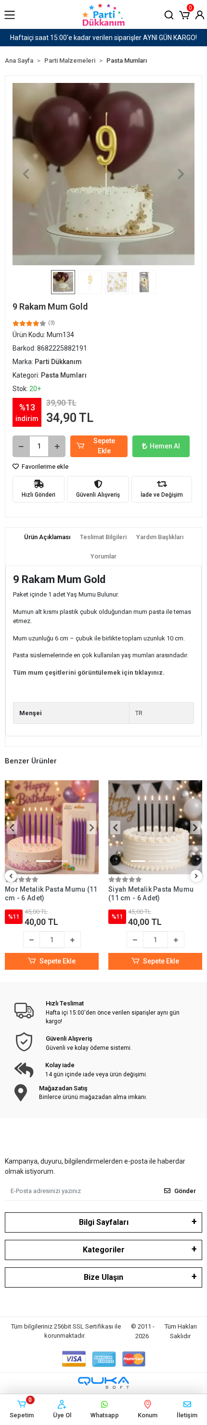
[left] (11, 876)
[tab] (47, 537)
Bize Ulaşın (103, 1277)
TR (138, 713)
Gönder (185, 1190)
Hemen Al (165, 446)
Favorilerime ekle (44, 466)
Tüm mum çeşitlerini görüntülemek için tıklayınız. (89, 672)
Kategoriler (104, 1249)
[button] (184, 14)
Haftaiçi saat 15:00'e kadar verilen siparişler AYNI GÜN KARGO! (103, 37)
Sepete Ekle (104, 446)
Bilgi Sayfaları (104, 1222)
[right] (196, 876)
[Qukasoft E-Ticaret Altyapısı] (103, 1383)
